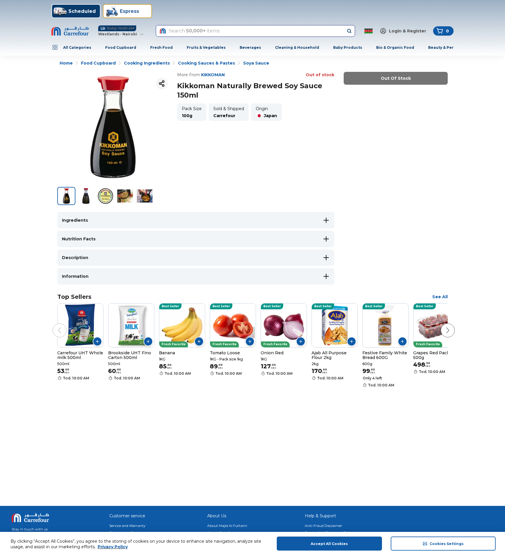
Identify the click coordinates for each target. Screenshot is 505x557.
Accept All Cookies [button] (329, 544)
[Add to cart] (97, 341)
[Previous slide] (54, 324)
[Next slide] (442, 324)
